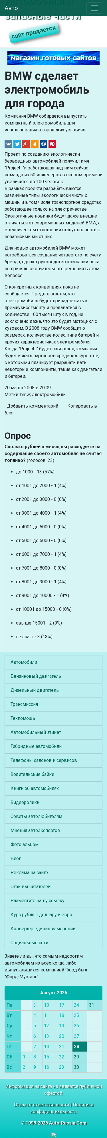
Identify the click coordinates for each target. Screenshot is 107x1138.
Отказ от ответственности (41, 1104)
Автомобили (24, 662)
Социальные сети (29, 942)
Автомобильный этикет (36, 732)
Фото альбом (25, 844)
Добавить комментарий (32, 406)
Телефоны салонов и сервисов (44, 760)
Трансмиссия (24, 704)
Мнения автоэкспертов (35, 830)
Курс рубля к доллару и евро (41, 914)
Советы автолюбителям (36, 816)
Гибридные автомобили (36, 746)
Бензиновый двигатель (36, 676)
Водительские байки (32, 774)
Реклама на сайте (29, 872)
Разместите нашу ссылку (37, 900)
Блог (16, 858)
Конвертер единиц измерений (43, 928)
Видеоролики (25, 802)
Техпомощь (23, 718)
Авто (11, 8)
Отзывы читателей (31, 886)
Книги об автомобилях (35, 788)
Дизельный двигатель (35, 690)
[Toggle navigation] (94, 8)
